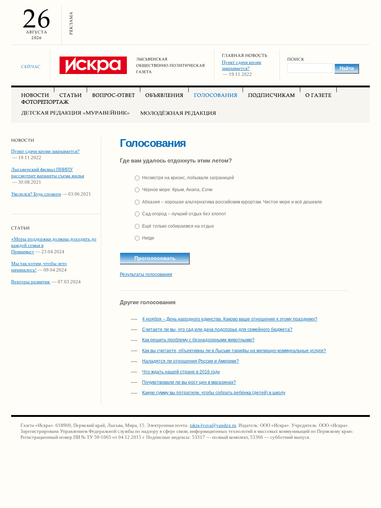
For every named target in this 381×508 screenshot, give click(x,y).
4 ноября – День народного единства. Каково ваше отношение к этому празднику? (229, 319)
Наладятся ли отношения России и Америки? (190, 361)
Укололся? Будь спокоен (36, 194)
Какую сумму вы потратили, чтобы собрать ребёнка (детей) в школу (213, 392)
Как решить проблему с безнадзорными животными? (198, 340)
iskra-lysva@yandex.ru (213, 425)
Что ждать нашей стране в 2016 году (181, 371)
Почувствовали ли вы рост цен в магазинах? (189, 382)
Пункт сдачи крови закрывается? (241, 65)
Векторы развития (31, 281)
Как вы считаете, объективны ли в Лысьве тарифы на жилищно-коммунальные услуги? (234, 350)
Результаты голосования (146, 274)
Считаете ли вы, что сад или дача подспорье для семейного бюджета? (217, 329)
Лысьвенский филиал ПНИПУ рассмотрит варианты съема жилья (47, 173)
